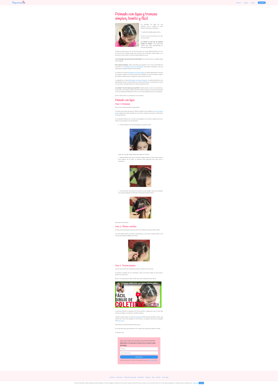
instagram (138, 317)
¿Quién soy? (119, 377)
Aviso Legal (165, 377)
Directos (158, 377)
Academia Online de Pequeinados (134, 67)
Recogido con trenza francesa (138, 80)
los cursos (121, 320)
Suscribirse (262, 2)
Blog (153, 377)
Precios (253, 3)
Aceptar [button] (201, 383)
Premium (238, 3)
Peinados (147, 377)
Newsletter (141, 377)
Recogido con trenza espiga (136, 72)
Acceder (246, 3)
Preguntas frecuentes (130, 377)
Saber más (195, 383)
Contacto (112, 377)
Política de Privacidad (152, 360)
